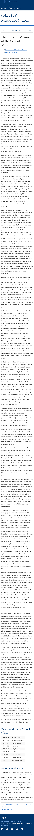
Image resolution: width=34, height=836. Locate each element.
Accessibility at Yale (7, 821)
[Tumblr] (22, 829)
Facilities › (29, 804)
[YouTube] (12, 829)
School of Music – (15, 18)
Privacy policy (18, 821)
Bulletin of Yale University (11, 8)
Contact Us (4, 825)
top (16, 804)
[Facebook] (2, 829)
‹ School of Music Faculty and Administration (7, 806)
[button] (17, 30)
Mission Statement (11, 52)
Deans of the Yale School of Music (16, 50)
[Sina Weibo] (17, 829)
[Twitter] (7, 829)
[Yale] (3, 818)
